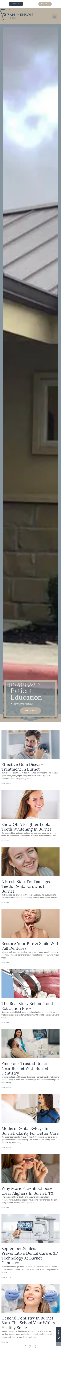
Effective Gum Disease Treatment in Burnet (22, 767)
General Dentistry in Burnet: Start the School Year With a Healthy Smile (28, 1323)
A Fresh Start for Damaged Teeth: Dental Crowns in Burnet (26, 886)
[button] (54, 16)
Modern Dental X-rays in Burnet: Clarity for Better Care (30, 1131)
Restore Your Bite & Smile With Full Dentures (30, 946)
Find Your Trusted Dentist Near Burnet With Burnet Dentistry (25, 1068)
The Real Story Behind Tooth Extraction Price (27, 1006)
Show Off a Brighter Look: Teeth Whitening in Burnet (26, 827)
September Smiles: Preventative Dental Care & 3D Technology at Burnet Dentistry (29, 1255)
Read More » (6, 784)
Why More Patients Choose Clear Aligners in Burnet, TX (27, 1191)
